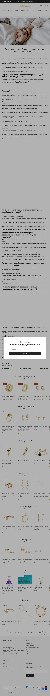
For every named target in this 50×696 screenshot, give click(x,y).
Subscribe (25, 353)
